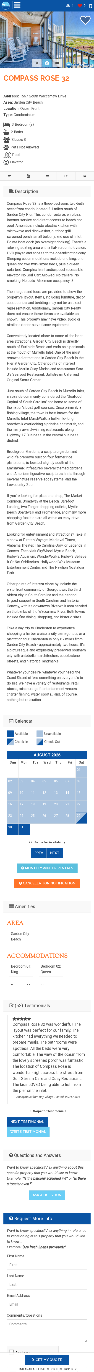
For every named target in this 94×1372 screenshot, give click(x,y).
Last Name (15, 1276)
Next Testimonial (27, 1122)
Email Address (18, 1295)
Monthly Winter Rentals (48, 868)
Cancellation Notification (48, 883)
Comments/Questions (24, 1315)
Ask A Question (47, 1195)
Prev (38, 853)
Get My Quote (48, 1360)
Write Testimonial (28, 1132)
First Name (15, 1256)
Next (55, 853)
